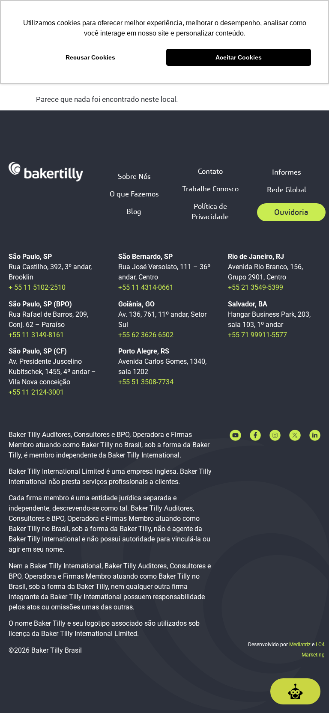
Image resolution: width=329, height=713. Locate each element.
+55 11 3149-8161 (36, 335)
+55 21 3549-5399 (255, 287)
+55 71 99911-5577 (257, 335)
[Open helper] (295, 691)
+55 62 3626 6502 (145, 335)
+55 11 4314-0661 (145, 287)
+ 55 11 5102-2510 (37, 287)
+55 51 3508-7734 (145, 382)
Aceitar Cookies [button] (238, 57)
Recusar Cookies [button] (90, 57)
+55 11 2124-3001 (36, 392)
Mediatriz (300, 645)
